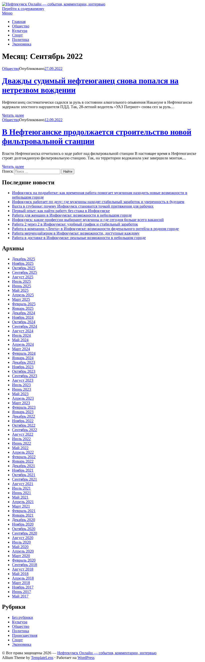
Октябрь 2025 (23, 268)
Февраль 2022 (24, 457)
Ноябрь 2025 (23, 263)
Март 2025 (21, 299)
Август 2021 (22, 484)
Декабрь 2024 (23, 313)
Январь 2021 (23, 515)
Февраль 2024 (24, 353)
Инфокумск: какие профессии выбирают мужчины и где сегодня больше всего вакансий (88, 220)
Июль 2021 (21, 488)
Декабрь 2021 (23, 466)
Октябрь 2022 (23, 425)
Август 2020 (22, 538)
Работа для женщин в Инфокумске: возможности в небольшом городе (72, 215)
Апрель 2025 (23, 295)
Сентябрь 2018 (24, 565)
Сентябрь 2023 (24, 376)
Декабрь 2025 (23, 259)
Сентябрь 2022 (24, 430)
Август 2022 (22, 434)
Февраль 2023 (24, 407)
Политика (20, 39)
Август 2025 (22, 277)
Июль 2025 (21, 281)
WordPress (86, 658)
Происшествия (24, 635)
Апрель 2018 (23, 578)
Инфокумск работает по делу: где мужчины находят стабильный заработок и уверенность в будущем (98, 202)
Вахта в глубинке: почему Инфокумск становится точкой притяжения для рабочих (83, 206)
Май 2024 (20, 340)
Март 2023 (21, 403)
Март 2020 (21, 556)
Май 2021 (20, 497)
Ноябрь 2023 (23, 367)
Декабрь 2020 (23, 520)
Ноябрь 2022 (23, 421)
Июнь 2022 (21, 443)
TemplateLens (42, 658)
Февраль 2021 (24, 511)
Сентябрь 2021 (24, 479)
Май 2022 (20, 448)
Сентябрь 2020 (24, 533)
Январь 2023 (23, 412)
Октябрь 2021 (23, 475)
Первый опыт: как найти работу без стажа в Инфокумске (61, 211)
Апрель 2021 (23, 502)
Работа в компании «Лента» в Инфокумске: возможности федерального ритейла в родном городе (95, 229)
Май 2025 (20, 290)
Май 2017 (20, 596)
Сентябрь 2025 (24, 272)
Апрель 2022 (23, 452)
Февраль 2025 (24, 304)
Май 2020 (20, 547)
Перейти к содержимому (23, 8)
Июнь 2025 (21, 286)
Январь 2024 (23, 358)
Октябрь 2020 (23, 529)
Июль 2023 (21, 385)
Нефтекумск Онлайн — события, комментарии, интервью (106, 653)
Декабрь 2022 (23, 416)
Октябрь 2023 (23, 371)
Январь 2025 (23, 308)
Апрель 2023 (23, 398)
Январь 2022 (23, 461)
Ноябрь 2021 (23, 470)
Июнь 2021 (21, 493)
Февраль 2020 (24, 560)
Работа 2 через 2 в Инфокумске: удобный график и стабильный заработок (75, 224)
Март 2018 (21, 583)
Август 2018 (22, 569)
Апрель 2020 (23, 551)
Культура (19, 30)
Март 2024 (21, 349)
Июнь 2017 (21, 592)
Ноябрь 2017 (23, 587)
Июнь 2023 (21, 389)
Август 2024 (22, 331)
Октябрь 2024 (23, 322)
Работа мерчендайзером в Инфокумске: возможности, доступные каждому (76, 233)
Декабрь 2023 (23, 362)
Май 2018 (20, 574)
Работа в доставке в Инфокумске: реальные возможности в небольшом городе (79, 238)
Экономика (21, 44)
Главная (19, 21)
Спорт (17, 35)
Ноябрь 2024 (23, 317)
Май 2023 (20, 394)
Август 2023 (22, 380)
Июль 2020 (21, 542)
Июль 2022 (21, 439)
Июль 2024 (21, 335)
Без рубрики (22, 617)
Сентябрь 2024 (24, 326)
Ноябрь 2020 (23, 524)
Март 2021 (21, 506)
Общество (20, 26)
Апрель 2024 (23, 344)
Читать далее (13, 115)
